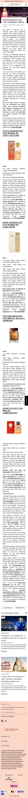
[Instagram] (6, 721)
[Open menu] (3, 5)
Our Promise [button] (5, 745)
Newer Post (20, 607)
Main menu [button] (4, 741)
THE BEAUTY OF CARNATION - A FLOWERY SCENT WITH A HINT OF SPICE (13, 638)
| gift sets (8, 752)
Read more (4, 651)
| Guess (17, 750)
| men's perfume (10, 750)
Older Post (7, 607)
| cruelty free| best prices (19, 754)
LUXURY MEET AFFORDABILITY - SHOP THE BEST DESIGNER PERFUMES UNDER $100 (13, 679)
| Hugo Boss (9, 757)
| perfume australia (16, 752)
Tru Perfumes (13, 796)
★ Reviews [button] (26, 400)
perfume (3, 750)
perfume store (18, 574)
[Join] (25, 712)
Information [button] (5, 736)
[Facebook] (2, 721)
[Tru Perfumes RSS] (26, 612)
